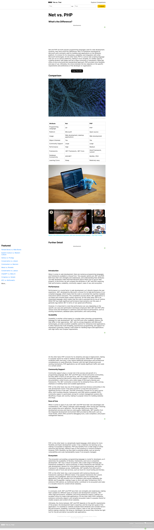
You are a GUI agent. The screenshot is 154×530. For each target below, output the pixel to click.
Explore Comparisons (98, 2)
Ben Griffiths (96, 204)
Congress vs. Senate (8, 277)
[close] (145, 523)
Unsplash (103, 118)
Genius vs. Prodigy (7, 258)
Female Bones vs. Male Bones (11, 249)
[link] (51, 212)
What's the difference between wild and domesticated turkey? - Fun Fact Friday (70, 212)
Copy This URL (77, 71)
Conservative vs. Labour (9, 270)
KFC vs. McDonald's (8, 280)
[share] (88, 214)
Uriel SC (97, 118)
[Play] (99, 227)
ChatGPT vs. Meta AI (8, 274)
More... (3, 283)
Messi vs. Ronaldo (7, 267)
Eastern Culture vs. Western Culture (10, 253)
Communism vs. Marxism (9, 264)
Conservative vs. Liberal (9, 261)
